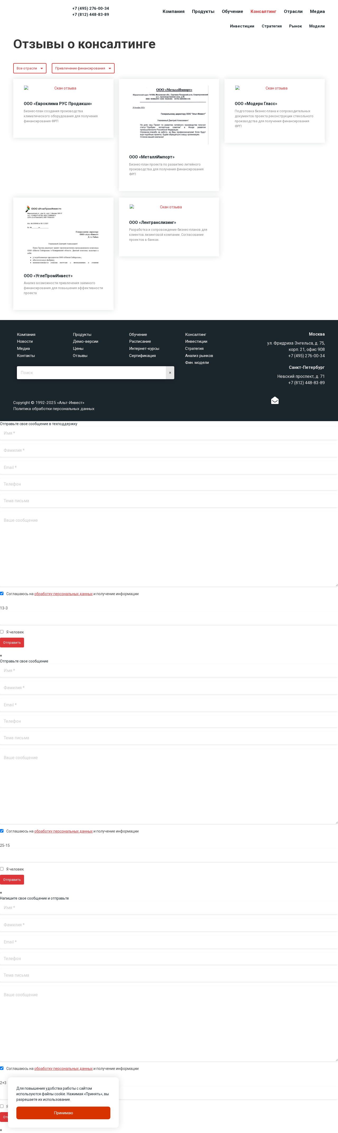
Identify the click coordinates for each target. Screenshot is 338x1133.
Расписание (140, 341)
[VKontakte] (294, 401)
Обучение (232, 11)
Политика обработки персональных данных (54, 408)
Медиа (317, 11)
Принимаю (63, 1113)
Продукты (203, 11)
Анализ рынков (199, 355)
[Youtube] (324, 401)
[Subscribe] (275, 401)
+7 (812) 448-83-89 (90, 14)
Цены (78, 348)
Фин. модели (197, 362)
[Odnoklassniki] (286, 401)
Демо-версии (85, 341)
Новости (25, 341)
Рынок (295, 26)
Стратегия (272, 26)
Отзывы (80, 355)
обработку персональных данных (63, 594)
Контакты (26, 355)
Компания (174, 11)
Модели (317, 26)
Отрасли (293, 11)
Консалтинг (263, 11)
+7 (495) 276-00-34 (90, 8)
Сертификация (142, 355)
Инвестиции (242, 26)
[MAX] (313, 400)
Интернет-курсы (144, 348)
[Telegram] (302, 401)
